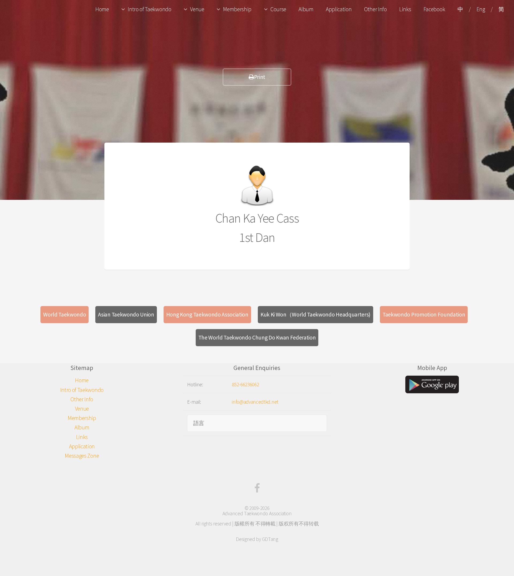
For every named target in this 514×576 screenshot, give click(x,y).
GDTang (270, 539)
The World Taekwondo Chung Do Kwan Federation (257, 337)
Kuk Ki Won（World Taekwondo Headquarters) (315, 314)
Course (278, 9)
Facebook (434, 9)
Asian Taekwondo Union (126, 314)
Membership (237, 9)
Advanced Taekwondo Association (257, 513)
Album (305, 9)
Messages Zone (82, 455)
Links (405, 9)
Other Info (375, 9)
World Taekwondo (64, 314)
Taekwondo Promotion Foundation (424, 314)
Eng (481, 9)
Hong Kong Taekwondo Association (207, 314)
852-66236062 (245, 384)
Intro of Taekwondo (149, 9)
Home (102, 9)
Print (259, 77)
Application (339, 9)
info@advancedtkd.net (255, 402)
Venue (197, 9)
